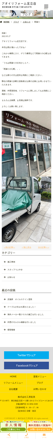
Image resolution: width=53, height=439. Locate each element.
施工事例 (11, 262)
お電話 (26, 437)
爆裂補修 (11, 330)
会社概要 (13, 389)
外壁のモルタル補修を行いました (21, 322)
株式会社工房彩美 (26, 397)
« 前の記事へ (9, 247)
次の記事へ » (43, 247)
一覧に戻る (26, 247)
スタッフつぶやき (15, 270)
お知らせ (26, 22)
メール (44, 437)
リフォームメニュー (13, 383)
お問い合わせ (39, 389)
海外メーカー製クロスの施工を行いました (25, 314)
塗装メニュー (39, 376)
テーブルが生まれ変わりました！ (21, 307)
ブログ (16, 22)
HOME (7, 22)
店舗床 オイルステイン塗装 (19, 299)
